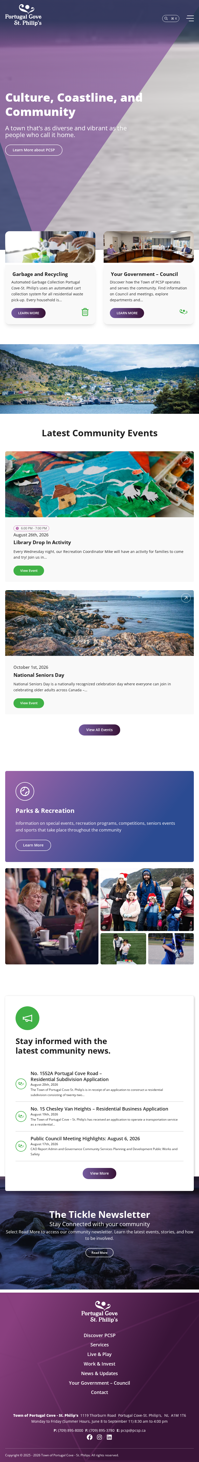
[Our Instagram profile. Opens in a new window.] (99, 1437)
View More (99, 1173)
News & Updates (99, 1373)
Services (99, 1344)
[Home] (23, 15)
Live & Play (99, 1354)
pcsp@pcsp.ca (133, 1430)
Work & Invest (99, 1364)
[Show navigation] (190, 18)
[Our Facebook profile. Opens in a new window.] (90, 1437)
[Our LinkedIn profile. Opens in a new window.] (109, 1437)
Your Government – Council (99, 1383)
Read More (99, 1253)
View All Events (99, 729)
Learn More (33, 845)
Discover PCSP (100, 1335)
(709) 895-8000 (70, 1430)
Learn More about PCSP (34, 149)
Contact (99, 1392)
